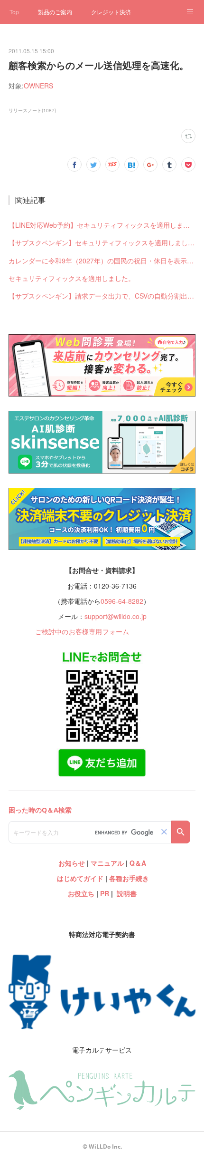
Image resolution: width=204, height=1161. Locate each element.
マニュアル (107, 863)
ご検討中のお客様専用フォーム (82, 631)
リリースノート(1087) (32, 110)
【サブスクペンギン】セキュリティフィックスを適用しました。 (102, 242)
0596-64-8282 (122, 601)
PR (104, 893)
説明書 (127, 893)
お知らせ (71, 863)
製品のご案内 (55, 12)
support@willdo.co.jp (115, 616)
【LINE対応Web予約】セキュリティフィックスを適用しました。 (102, 225)
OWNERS (38, 85)
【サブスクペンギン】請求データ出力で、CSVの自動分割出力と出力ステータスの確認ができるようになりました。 (102, 295)
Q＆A (138, 863)
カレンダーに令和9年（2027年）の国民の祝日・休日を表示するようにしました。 (102, 260)
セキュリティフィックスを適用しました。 (72, 278)
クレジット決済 (111, 12)
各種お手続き (129, 878)
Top (14, 12)
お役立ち (81, 893)
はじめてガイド (79, 878)
